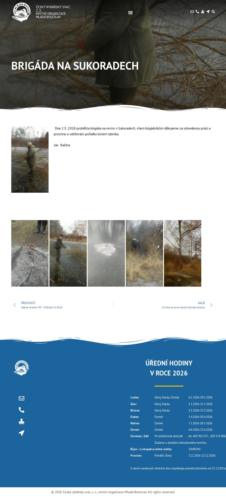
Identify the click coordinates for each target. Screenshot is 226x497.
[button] (130, 12)
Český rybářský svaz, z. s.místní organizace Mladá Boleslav (53, 12)
